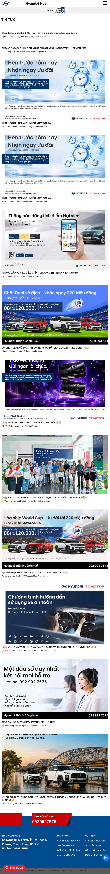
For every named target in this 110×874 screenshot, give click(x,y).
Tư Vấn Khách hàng (96, 841)
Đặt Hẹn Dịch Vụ (67, 855)
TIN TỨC (8, 20)
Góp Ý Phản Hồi (94, 855)
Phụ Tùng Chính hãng (69, 850)
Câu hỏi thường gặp (96, 850)
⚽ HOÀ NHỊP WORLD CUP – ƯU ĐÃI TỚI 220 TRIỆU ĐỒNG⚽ (35, 572)
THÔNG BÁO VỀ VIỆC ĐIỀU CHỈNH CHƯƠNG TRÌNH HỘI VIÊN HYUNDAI (40, 273)
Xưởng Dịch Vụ (66, 845)
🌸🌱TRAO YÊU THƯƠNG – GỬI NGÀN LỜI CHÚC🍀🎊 (32, 422)
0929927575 (44, 821)
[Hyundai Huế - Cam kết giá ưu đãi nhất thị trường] (6, 3)
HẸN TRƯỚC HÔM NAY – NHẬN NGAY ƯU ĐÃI (26, 123)
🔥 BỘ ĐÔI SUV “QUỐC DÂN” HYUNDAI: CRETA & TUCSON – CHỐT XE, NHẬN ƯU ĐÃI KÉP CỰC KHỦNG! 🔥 (54, 798)
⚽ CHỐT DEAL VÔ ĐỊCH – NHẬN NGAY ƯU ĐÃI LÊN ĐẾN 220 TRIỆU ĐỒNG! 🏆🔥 (46, 348)
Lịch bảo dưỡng (94, 845)
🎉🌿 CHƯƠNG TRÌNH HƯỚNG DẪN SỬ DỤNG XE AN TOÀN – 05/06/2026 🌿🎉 (44, 497)
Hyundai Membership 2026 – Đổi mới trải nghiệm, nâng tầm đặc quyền (39, 33)
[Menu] (105, 2)
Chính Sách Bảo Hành (69, 841)
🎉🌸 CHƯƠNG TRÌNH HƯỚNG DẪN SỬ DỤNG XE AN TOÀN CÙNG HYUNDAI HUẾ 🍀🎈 (49, 647)
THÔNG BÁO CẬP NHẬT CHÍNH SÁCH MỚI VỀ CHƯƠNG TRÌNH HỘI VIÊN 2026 (44, 48)
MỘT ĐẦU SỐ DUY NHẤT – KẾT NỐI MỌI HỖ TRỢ (28, 722)
